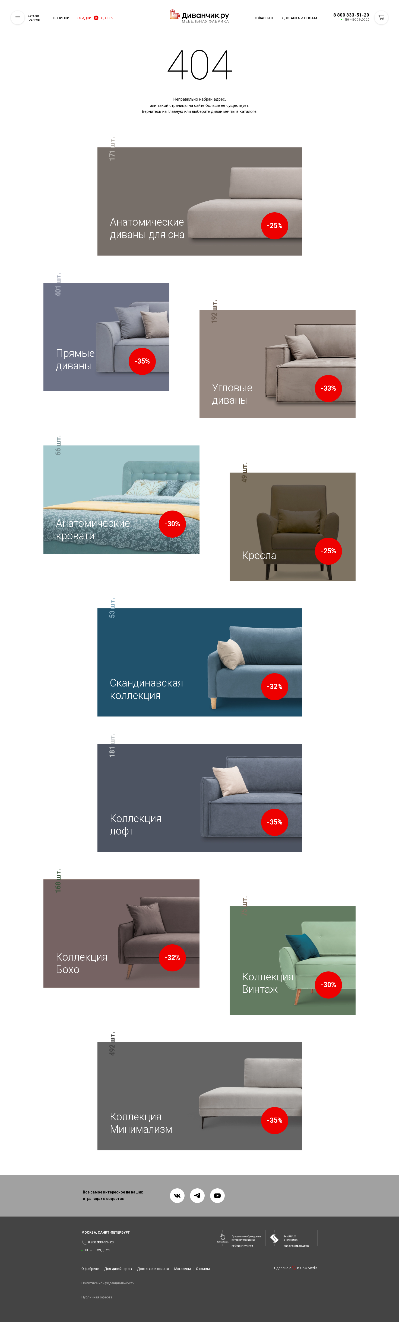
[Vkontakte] (177, 1195)
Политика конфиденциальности (108, 1283)
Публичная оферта (96, 1297)
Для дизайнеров (118, 1269)
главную (175, 111)
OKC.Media (309, 1268)
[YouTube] (217, 1195)
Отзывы (203, 1269)
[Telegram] (197, 1195)
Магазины (182, 1269)
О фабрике (264, 18)
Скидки (95, 18)
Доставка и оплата (300, 18)
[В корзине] (381, 17)
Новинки (61, 18)
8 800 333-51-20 (351, 15)
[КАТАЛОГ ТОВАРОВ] (17, 17)
